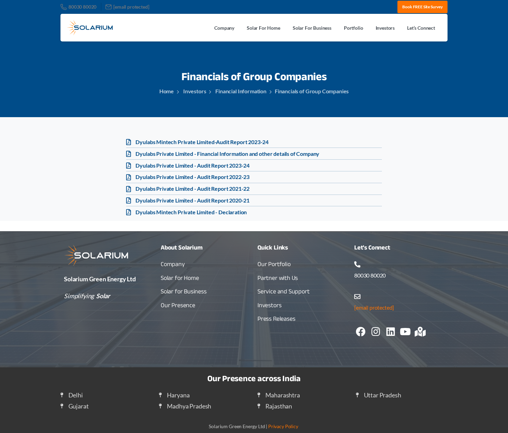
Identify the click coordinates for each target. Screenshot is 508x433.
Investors (194, 91)
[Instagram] (375, 331)
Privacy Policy (283, 426)
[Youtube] (405, 331)
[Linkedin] (390, 331)
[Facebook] (360, 331)
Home (166, 91)
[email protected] (374, 307)
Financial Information (240, 91)
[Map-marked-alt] (420, 331)
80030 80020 (82, 7)
